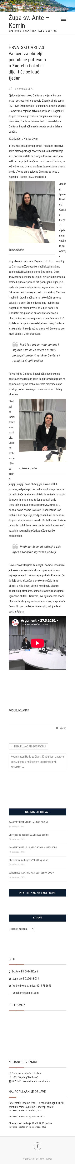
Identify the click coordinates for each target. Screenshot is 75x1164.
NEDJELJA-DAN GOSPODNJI (28, 746)
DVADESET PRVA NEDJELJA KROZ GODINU (28, 822)
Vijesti (63, 728)
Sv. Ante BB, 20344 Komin (25, 971)
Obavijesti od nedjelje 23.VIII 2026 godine (28, 835)
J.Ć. (11, 89)
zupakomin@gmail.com (25, 992)
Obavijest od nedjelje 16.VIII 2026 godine (28, 860)
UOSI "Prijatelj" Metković (24, 1077)
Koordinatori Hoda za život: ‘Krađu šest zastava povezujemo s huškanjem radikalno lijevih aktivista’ (37, 762)
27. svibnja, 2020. (24, 89)
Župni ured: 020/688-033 (25, 978)
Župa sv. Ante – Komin (29, 21)
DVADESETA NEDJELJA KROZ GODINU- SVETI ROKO (33, 847)
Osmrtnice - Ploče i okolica (26, 1073)
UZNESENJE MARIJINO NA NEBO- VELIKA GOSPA (31, 872)
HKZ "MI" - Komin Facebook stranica (31, 1081)
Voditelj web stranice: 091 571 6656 (31, 985)
